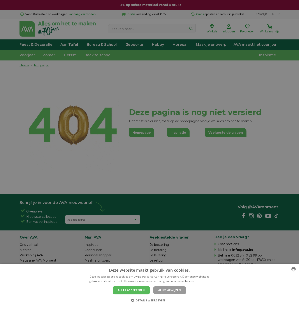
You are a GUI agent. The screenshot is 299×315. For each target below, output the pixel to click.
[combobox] (293, 269)
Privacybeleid (146, 308)
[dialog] (149, 289)
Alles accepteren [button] (131, 290)
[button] (149, 300)
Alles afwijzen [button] (169, 290)
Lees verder (202, 281)
